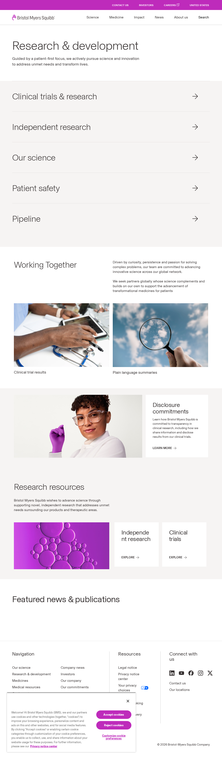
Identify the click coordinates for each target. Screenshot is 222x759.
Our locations (179, 690)
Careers (170, 5)
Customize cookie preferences (114, 737)
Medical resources (26, 687)
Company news (73, 668)
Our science (21, 668)
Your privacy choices (127, 687)
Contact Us (120, 5)
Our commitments (75, 687)
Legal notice (127, 668)
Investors (146, 5)
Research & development (31, 674)
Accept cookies (113, 714)
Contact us (177, 683)
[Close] (128, 701)
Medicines (20, 681)
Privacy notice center (128, 676)
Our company (71, 681)
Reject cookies (114, 725)
